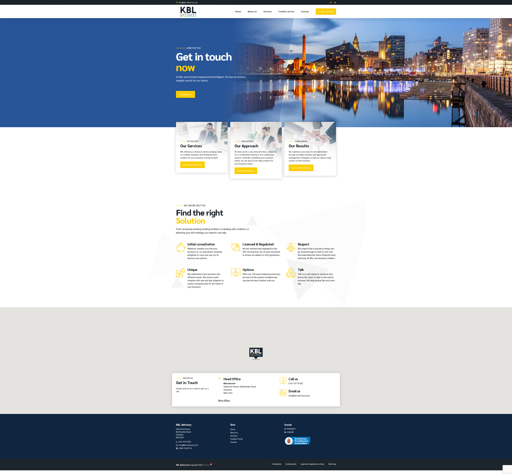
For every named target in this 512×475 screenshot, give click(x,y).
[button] (256, 354)
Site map (332, 464)
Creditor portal (286, 11)
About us (252, 11)
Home (238, 11)
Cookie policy (290, 464)
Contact (305, 11)
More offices (224, 400)
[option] (256, 72)
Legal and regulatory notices (312, 464)
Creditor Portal (236, 439)
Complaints (276, 464)
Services (267, 11)
